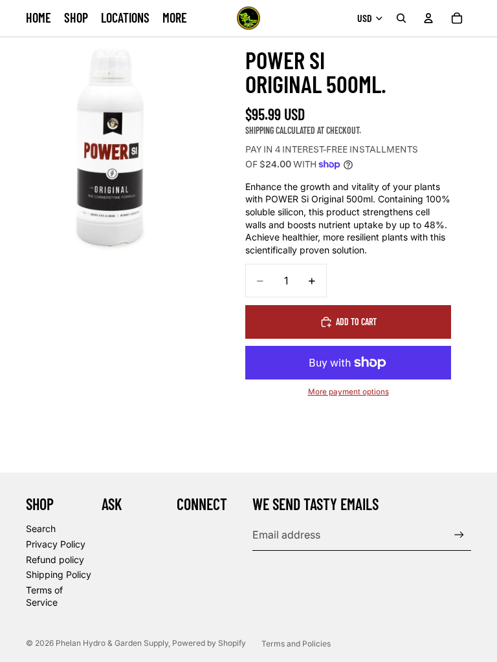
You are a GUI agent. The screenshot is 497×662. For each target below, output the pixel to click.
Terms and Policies (296, 643)
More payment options (348, 391)
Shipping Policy (58, 574)
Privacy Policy (55, 544)
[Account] (428, 18)
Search (41, 528)
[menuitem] (174, 18)
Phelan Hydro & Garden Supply (112, 643)
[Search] (401, 18)
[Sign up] (459, 535)
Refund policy (55, 559)
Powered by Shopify (209, 643)
